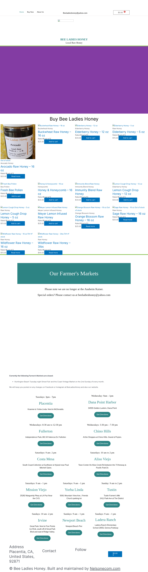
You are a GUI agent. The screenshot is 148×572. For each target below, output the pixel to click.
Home (21, 12)
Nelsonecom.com (105, 568)
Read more (15, 176)
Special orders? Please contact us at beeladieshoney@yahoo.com (74, 294)
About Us (40, 12)
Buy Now (30, 12)
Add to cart (53, 142)
